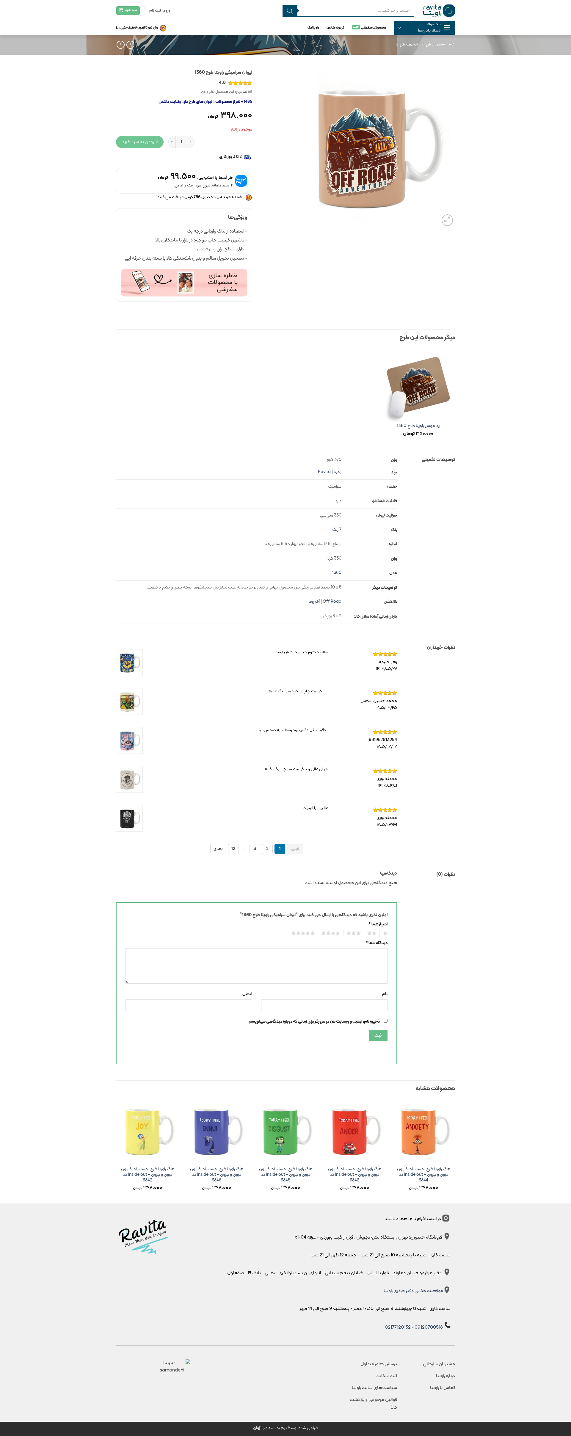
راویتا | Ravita (329, 472)
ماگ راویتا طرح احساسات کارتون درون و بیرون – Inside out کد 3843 (354, 1175)
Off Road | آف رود (325, 602)
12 (233, 849)
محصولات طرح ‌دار (433, 44)
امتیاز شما (378, 924)
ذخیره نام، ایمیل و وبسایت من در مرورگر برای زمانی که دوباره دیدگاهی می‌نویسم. (313, 1021)
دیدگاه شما (376, 943)
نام (385, 994)
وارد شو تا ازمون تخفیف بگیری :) (137, 27)
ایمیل (247, 994)
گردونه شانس (335, 27)
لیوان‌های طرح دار (407, 44)
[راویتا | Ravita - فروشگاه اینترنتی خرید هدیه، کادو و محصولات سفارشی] (439, 10)
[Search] (290, 11)
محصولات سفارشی (373, 27)
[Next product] (130, 45)
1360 (336, 573)
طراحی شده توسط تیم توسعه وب (285, 1428)
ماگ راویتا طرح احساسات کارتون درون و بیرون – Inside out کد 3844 (423, 1175)
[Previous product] (121, 45)
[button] (424, 28)
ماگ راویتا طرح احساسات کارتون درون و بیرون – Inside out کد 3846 (216, 1175)
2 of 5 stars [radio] (373, 933)
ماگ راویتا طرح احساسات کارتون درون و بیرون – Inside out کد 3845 (285, 1175)
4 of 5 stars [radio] (332, 933)
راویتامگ (313, 27)
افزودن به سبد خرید (140, 141)
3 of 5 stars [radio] (355, 933)
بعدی (218, 849)
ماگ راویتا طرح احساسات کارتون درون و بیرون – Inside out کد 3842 (147, 1175)
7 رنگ (336, 530)
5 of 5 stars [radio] (304, 933)
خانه (452, 44)
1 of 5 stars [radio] (386, 933)
